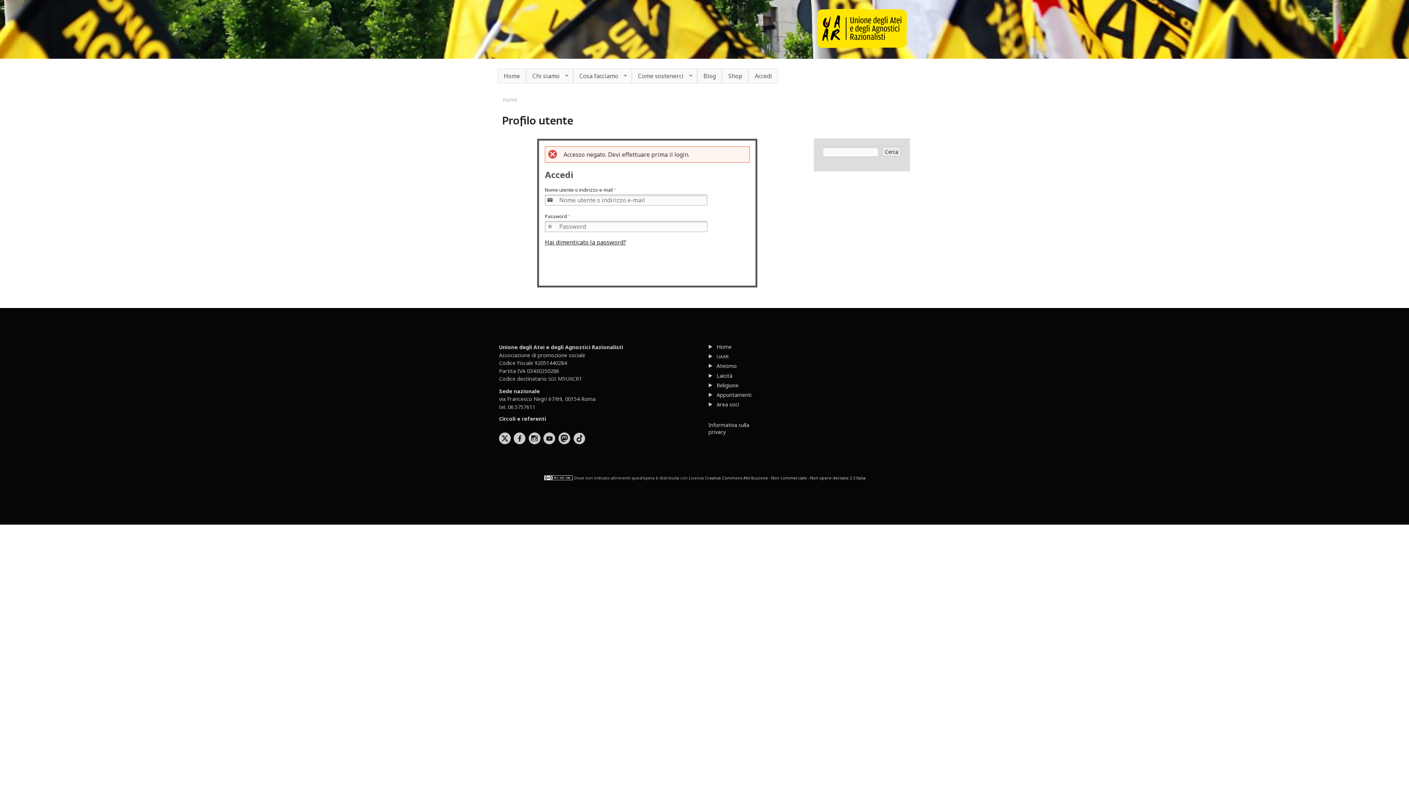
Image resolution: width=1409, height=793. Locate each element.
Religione (728, 385)
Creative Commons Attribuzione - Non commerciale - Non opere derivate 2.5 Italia (785, 478)
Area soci (728, 404)
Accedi (763, 76)
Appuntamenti (734, 394)
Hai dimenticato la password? (585, 242)
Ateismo (727, 365)
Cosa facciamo (595, 76)
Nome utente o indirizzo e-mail (580, 190)
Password (558, 216)
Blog (709, 76)
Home (512, 76)
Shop (735, 76)
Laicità (724, 375)
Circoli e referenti (522, 418)
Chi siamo (543, 76)
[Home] (862, 46)
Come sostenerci (658, 76)
